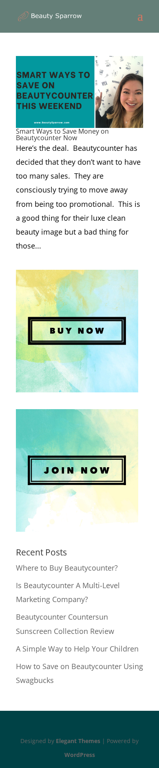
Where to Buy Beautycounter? (67, 568)
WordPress (79, 755)
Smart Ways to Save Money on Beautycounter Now (62, 134)
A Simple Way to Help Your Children (77, 649)
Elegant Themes (78, 741)
